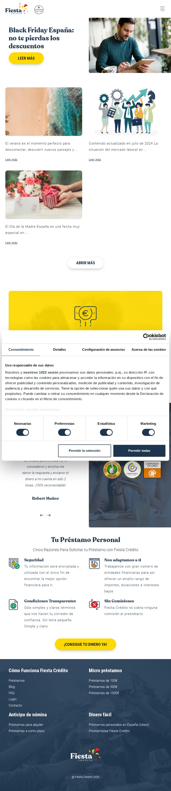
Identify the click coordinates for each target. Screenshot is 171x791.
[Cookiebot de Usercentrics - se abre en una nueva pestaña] (146, 336)
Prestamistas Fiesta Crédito (109, 731)
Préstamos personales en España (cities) (119, 725)
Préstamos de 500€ (103, 687)
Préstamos (17, 681)
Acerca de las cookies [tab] (149, 349)
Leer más (26, 58)
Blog (12, 687)
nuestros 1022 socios (41, 372)
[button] (42, 515)
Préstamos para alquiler (26, 725)
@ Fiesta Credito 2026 (85, 777)
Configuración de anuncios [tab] (103, 349)
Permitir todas (139, 451)
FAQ (11, 693)
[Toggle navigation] (162, 9)
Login (12, 699)
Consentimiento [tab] (20, 349)
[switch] (64, 432)
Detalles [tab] (59, 349)
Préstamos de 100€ (103, 681)
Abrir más (85, 262)
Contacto (15, 705)
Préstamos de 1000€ (104, 693)
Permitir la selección (84, 451)
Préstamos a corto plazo (26, 731)
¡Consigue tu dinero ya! (85, 644)
